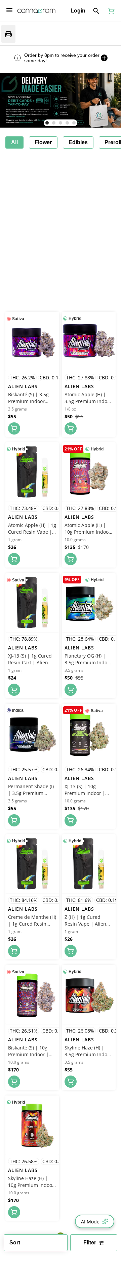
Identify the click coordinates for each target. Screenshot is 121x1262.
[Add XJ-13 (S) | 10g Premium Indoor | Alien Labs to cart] (71, 820)
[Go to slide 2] (53, 123)
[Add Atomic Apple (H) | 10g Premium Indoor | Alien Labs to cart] (71, 559)
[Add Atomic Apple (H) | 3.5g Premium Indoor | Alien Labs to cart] (71, 428)
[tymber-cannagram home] (36, 11)
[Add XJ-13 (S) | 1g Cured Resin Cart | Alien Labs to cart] (14, 690)
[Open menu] (9, 10)
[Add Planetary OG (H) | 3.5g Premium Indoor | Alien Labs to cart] (71, 690)
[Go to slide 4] (67, 123)
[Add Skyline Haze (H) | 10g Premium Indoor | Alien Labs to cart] (14, 1212)
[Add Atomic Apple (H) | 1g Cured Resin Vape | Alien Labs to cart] (14, 559)
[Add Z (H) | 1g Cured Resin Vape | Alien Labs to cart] (71, 951)
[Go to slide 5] (74, 123)
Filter (89, 1242)
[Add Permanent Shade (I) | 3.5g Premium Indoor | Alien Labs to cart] (14, 820)
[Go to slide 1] (47, 123)
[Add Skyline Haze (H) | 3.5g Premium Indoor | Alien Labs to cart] (71, 1082)
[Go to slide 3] (60, 123)
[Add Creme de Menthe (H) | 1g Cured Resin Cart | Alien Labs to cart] (14, 951)
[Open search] (96, 10)
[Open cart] (110, 10)
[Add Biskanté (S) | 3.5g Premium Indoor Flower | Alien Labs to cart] (14, 428)
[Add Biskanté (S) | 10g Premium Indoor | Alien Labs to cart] (14, 1082)
